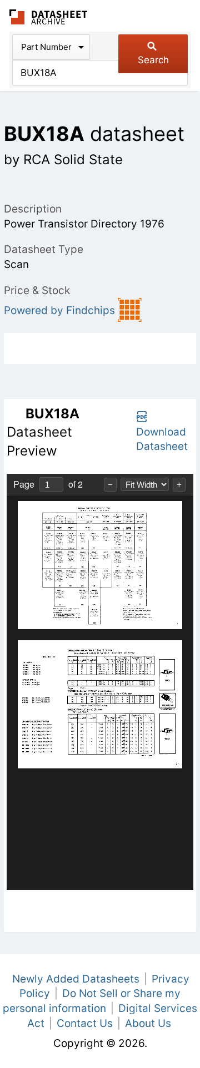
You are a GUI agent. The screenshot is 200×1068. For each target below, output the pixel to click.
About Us (148, 1023)
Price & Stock (37, 290)
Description (33, 209)
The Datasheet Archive (48, 16)
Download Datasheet (162, 439)
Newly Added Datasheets (75, 979)
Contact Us (85, 1023)
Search (153, 59)
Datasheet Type (43, 249)
